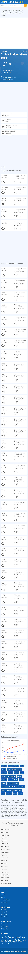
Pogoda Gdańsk (4, 843)
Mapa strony (4, 902)
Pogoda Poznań (4, 838)
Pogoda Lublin (4, 860)
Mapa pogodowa (5, 928)
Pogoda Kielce (4, 855)
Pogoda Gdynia (4, 880)
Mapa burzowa (4, 926)
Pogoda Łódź (4, 863)
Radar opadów (4, 911)
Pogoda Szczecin (5, 877)
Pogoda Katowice (5, 852)
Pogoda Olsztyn (4, 866)
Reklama (3, 897)
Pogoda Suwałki (4, 874)
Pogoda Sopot (4, 841)
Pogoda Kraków (4, 832)
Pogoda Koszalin (5, 857)
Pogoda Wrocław (5, 835)
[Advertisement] (14, 33)
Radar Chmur (4, 916)
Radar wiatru (4, 914)
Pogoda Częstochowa (6, 883)
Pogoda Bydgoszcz (5, 849)
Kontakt (2, 894)
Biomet (2, 923)
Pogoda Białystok (5, 846)
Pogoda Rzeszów (5, 872)
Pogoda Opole (4, 869)
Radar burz (3, 909)
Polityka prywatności (5, 899)
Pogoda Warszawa (5, 829)
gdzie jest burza (14, 815)
